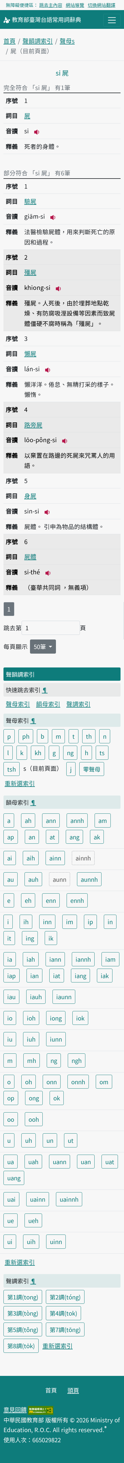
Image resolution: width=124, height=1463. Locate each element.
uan (86, 1161)
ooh (34, 1119)
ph (25, 736)
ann (51, 820)
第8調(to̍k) (21, 1345)
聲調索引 (78, 703)
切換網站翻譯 (101, 4)
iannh (83, 959)
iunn (56, 1039)
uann (59, 1161)
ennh (77, 900)
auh (33, 879)
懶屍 (30, 353)
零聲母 (91, 769)
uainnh (69, 1199)
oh (28, 1081)
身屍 (30, 495)
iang (80, 975)
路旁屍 (33, 424)
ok (56, 1098)
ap (10, 836)
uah (33, 1161)
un (49, 1140)
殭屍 (30, 272)
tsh (11, 769)
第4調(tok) (63, 1313)
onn (51, 1081)
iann (55, 959)
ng (70, 752)
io (9, 1018)
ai (9, 858)
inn (47, 921)
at (52, 836)
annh (77, 820)
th (89, 736)
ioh (31, 1018)
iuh (31, 1039)
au (10, 879)
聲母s (67, 40)
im (69, 921)
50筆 (40, 646)
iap (11, 975)
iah (31, 959)
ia (9, 959)
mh (31, 1060)
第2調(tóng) (65, 1297)
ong (34, 1098)
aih (31, 858)
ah (28, 820)
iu (9, 1039)
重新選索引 (20, 783)
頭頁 (73, 1390)
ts (102, 752)
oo (10, 1119)
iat (56, 975)
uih (31, 1241)
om (103, 1081)
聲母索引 (18, 703)
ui (9, 1241)
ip (90, 921)
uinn (56, 1241)
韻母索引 (48, 703)
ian (34, 975)
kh (38, 752)
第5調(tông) (22, 1329)
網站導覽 (75, 4)
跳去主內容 (50, 4)
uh (28, 1140)
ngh (77, 1060)
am (102, 820)
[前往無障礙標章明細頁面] (40, 1409)
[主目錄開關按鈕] (112, 20)
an (32, 836)
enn (51, 900)
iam (110, 959)
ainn (55, 858)
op (10, 1098)
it (9, 938)
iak (105, 975)
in (110, 921)
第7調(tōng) (65, 1329)
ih (26, 921)
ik (50, 938)
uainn (37, 1199)
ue (10, 1220)
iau (11, 996)
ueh (33, 1220)
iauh (36, 996)
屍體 (30, 556)
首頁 (9, 40)
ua (10, 1161)
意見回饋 (15, 1409)
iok (80, 1018)
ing (30, 938)
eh (28, 900)
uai (11, 1199)
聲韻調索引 (37, 40)
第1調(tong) (22, 1297)
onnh (78, 1081)
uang (13, 1177)
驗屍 (30, 201)
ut (71, 1140)
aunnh (89, 879)
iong (56, 1018)
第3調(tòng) (22, 1313)
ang (74, 836)
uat (109, 1161)
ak (97, 836)
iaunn (64, 996)
